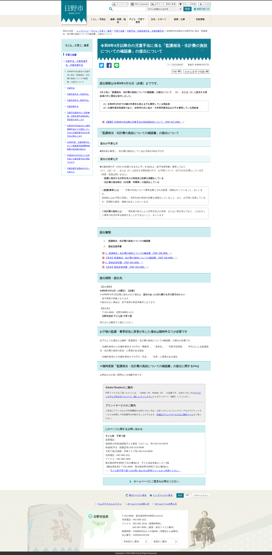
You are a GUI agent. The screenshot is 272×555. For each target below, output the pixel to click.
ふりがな (206, 4)
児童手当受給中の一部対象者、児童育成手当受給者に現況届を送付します (78, 116)
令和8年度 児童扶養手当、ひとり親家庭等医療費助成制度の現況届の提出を (79, 145)
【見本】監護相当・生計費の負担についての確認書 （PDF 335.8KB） (140, 258)
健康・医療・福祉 (118, 20)
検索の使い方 (203, 9)
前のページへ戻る (138, 495)
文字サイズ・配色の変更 (165, 4)
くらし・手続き (98, 19)
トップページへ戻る (163, 495)
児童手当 (71, 88)
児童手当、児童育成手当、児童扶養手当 (145, 31)
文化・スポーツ (158, 19)
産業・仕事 (179, 19)
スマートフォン (201, 495)
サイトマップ (122, 4)
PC (187, 495)
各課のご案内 (160, 541)
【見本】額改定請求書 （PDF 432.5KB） (125, 267)
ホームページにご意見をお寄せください (156, 481)
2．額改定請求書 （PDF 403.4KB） (123, 262)
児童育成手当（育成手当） (78, 94)
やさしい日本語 (189, 4)
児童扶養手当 (72, 106)
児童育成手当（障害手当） (78, 100)
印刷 (175, 71)
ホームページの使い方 (138, 504)
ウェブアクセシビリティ (110, 504)
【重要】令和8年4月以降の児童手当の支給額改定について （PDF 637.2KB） (143, 122)
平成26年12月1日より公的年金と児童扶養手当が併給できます (78, 158)
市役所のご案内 (131, 541)
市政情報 (200, 19)
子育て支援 (119, 31)
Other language (141, 4)
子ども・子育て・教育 (101, 31)
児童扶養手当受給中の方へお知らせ (78, 170)
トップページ (82, 31)
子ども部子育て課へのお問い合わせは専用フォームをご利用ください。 (145, 470)
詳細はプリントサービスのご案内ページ (175, 414)
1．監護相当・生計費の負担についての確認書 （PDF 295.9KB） (137, 253)
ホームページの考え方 (166, 504)
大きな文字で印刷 (194, 71)
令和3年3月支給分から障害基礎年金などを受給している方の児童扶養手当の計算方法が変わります (78, 131)
